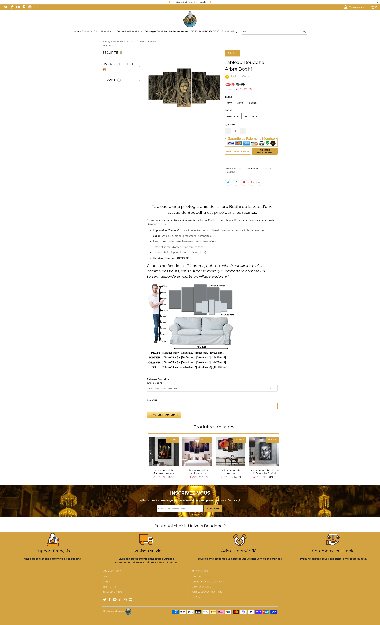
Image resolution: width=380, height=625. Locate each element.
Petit (229, 103)
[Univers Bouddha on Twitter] (6, 7)
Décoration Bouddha (128, 31)
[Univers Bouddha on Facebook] (12, 7)
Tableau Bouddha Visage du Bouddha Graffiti (264, 451)
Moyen (240, 103)
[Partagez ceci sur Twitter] (228, 182)
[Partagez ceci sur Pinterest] (244, 182)
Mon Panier (196, 597)
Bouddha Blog (229, 31)
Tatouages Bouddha (156, 31)
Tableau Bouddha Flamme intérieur (163, 451)
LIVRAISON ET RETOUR (201, 587)
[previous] (151, 87)
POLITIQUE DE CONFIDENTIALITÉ (206, 592)
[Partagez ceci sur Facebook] (236, 182)
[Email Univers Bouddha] (36, 7)
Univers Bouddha (82, 31)
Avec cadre (251, 116)
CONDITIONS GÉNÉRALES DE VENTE (208, 582)
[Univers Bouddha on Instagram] (30, 7)
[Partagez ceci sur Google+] (251, 182)
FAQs (104, 577)
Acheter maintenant (264, 151)
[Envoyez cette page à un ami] (259, 182)
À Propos (106, 582)
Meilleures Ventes (178, 31)
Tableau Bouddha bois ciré (230, 451)
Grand (253, 103)
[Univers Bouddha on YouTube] (18, 7)
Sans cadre (233, 116)
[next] (218, 87)
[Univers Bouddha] (190, 19)
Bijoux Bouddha (103, 31)
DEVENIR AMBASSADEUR (204, 31)
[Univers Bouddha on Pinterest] (24, 7)
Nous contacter (109, 587)
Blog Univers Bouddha (112, 592)
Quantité (230, 124)
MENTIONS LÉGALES (200, 577)
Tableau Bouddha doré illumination (197, 451)
